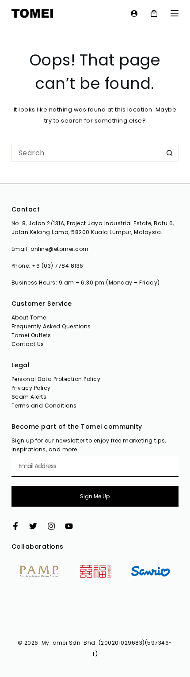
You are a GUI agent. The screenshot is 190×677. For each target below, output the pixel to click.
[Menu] (175, 13)
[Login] (134, 13)
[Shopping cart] (154, 13)
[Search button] (170, 153)
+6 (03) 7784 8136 (58, 265)
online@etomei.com (59, 249)
